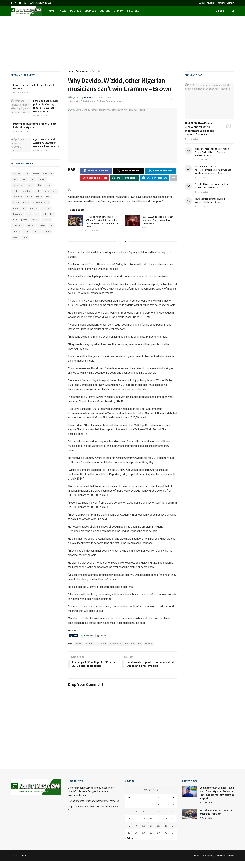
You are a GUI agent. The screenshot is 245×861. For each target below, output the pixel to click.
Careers (221, 3)
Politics (75, 11)
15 (158, 818)
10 (173, 811)
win (140, 644)
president (17, 225)
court (30, 185)
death (15, 191)
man (48, 197)
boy (33, 179)
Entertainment (82, 71)
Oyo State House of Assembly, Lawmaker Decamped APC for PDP (46, 143)
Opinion (119, 11)
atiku (15, 179)
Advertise (211, 3)
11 (129, 818)
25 (129, 833)
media (15, 203)
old (44, 214)
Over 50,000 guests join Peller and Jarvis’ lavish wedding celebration (157, 220)
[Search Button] (233, 11)
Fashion (101, 101)
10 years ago (21, 131)
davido (89, 644)
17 (173, 818)
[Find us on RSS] (25, 3)
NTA (29, 214)
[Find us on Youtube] (20, 3)
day (39, 185)
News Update (19, 208)
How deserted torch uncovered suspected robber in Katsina (210, 200)
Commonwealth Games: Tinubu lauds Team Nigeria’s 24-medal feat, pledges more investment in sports (91, 791)
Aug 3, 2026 (92, 231)
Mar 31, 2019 (105, 97)
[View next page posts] (125, 241)
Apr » (135, 838)
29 (158, 833)
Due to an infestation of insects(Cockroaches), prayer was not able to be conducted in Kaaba (213, 169)
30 (166, 833)
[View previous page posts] (119, 241)
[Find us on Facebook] (11, 3)
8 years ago (41, 116)
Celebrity (96, 71)
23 (166, 826)
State (26, 231)
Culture (105, 11)
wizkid (148, 644)
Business (90, 11)
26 (136, 833)
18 (129, 826)
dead (48, 185)
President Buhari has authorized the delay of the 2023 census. (212, 186)
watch (15, 237)
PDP (14, 220)
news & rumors (41, 203)
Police (46, 220)
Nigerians (17, 214)
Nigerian (129, 644)
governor (17, 197)
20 (143, 826)
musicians (115, 644)
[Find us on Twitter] (15, 3)
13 (143, 818)
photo (24, 220)
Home (51, 11)
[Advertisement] (122, 41)
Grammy (101, 644)
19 (136, 826)
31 (173, 833)
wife (25, 237)
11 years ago (21, 93)
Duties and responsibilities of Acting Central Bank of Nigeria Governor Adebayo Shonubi (212, 152)
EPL (38, 191)
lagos (39, 197)
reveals (41, 225)
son (51, 225)
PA (51, 214)
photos (35, 220)
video (36, 231)
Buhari (42, 179)
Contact (230, 3)
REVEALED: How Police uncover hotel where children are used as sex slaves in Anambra (199, 128)
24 (173, 826)
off (36, 214)
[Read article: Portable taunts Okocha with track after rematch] (189, 814)
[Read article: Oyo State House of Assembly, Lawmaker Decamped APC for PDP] (21, 145)
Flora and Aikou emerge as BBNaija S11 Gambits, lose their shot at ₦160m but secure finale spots (102, 221)
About (202, 3)
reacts (30, 225)
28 (151, 833)
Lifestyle (133, 11)
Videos (47, 231)
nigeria (34, 208)
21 (151, 826)
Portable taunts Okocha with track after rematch (93, 801)
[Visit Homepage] (26, 10)
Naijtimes (22, 855)
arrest (36, 174)
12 (136, 818)
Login (221, 11)
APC (26, 174)
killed (29, 197)
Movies (120, 101)
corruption (18, 185)
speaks (16, 231)
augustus (89, 97)
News (63, 11)
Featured (111, 101)
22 (158, 826)
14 (151, 818)
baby (24, 179)
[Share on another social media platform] (173, 178)
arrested (47, 174)
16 (166, 818)
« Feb (128, 838)
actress (16, 174)
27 (143, 833)
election (27, 191)
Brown (79, 644)
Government (50, 191)
